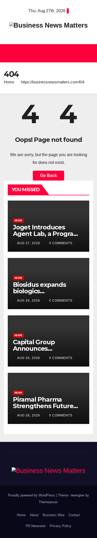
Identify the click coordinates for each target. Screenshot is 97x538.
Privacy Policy (60, 526)
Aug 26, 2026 (28, 300)
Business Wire (53, 515)
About (34, 515)
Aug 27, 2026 (28, 243)
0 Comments (60, 243)
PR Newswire (36, 526)
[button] (46, 53)
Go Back (48, 175)
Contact (74, 515)
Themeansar (48, 502)
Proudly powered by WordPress (32, 495)
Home (9, 82)
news (18, 220)
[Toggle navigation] (87, 53)
